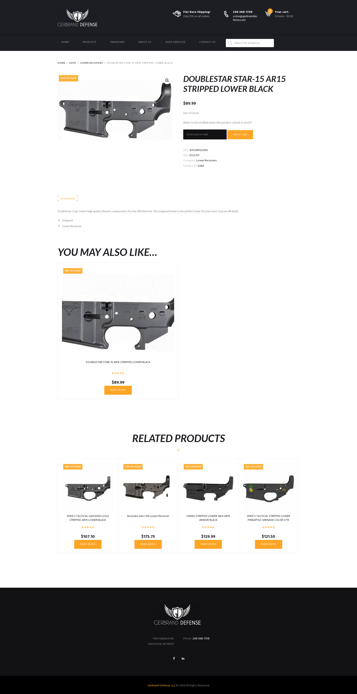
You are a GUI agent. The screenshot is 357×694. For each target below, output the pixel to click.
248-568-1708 (242, 12)
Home (65, 42)
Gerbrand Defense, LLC (161, 685)
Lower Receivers (91, 63)
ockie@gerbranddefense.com (245, 18)
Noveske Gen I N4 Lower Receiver (148, 516)
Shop (72, 63)
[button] (167, 80)
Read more (118, 390)
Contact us (207, 42)
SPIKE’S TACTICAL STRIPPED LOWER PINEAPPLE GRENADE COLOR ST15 (268, 518)
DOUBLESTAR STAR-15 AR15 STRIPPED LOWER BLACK (118, 362)
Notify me (240, 135)
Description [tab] (67, 199)
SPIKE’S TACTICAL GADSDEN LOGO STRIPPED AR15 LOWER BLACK (88, 518)
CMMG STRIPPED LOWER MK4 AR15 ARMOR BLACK (208, 518)
